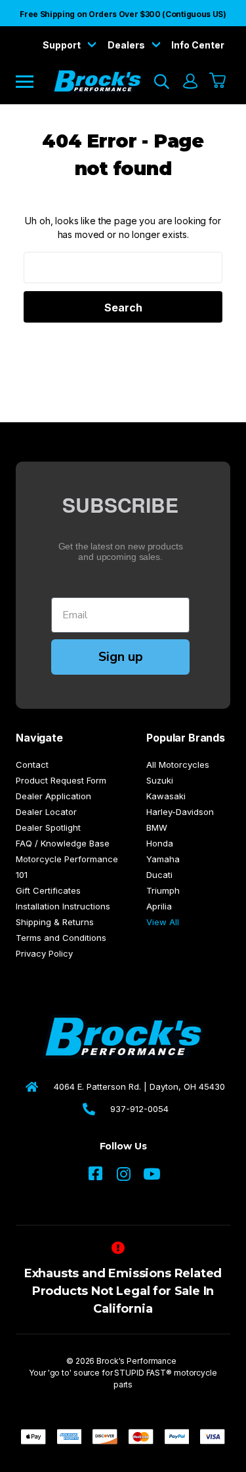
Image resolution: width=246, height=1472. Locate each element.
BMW (156, 827)
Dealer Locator (46, 811)
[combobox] (123, 267)
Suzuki (159, 780)
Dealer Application (53, 796)
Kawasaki (166, 796)
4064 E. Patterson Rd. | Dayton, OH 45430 (139, 1086)
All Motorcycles (177, 764)
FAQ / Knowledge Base (63, 843)
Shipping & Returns (55, 922)
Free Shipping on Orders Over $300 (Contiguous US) (123, 14)
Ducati (159, 874)
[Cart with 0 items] (218, 81)
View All (162, 922)
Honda (159, 843)
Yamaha (163, 859)
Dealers (127, 44)
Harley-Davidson (180, 811)
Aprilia (159, 906)
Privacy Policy (44, 953)
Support (63, 44)
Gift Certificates (48, 890)
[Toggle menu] (34, 81)
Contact (32, 764)
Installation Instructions (63, 906)
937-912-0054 (139, 1109)
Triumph (163, 890)
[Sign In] (189, 81)
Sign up (120, 657)
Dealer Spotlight (48, 827)
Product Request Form (61, 780)
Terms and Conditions (61, 937)
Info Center (197, 44)
